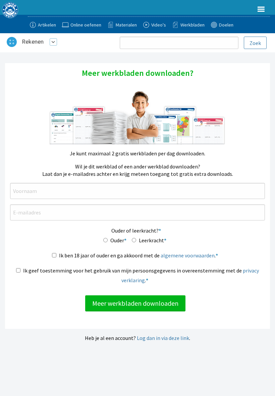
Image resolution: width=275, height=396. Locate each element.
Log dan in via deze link (163, 338)
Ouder (117, 240)
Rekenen (33, 41)
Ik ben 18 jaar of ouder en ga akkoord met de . (137, 255)
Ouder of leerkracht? (135, 230)
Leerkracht (151, 240)
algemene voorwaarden (188, 255)
